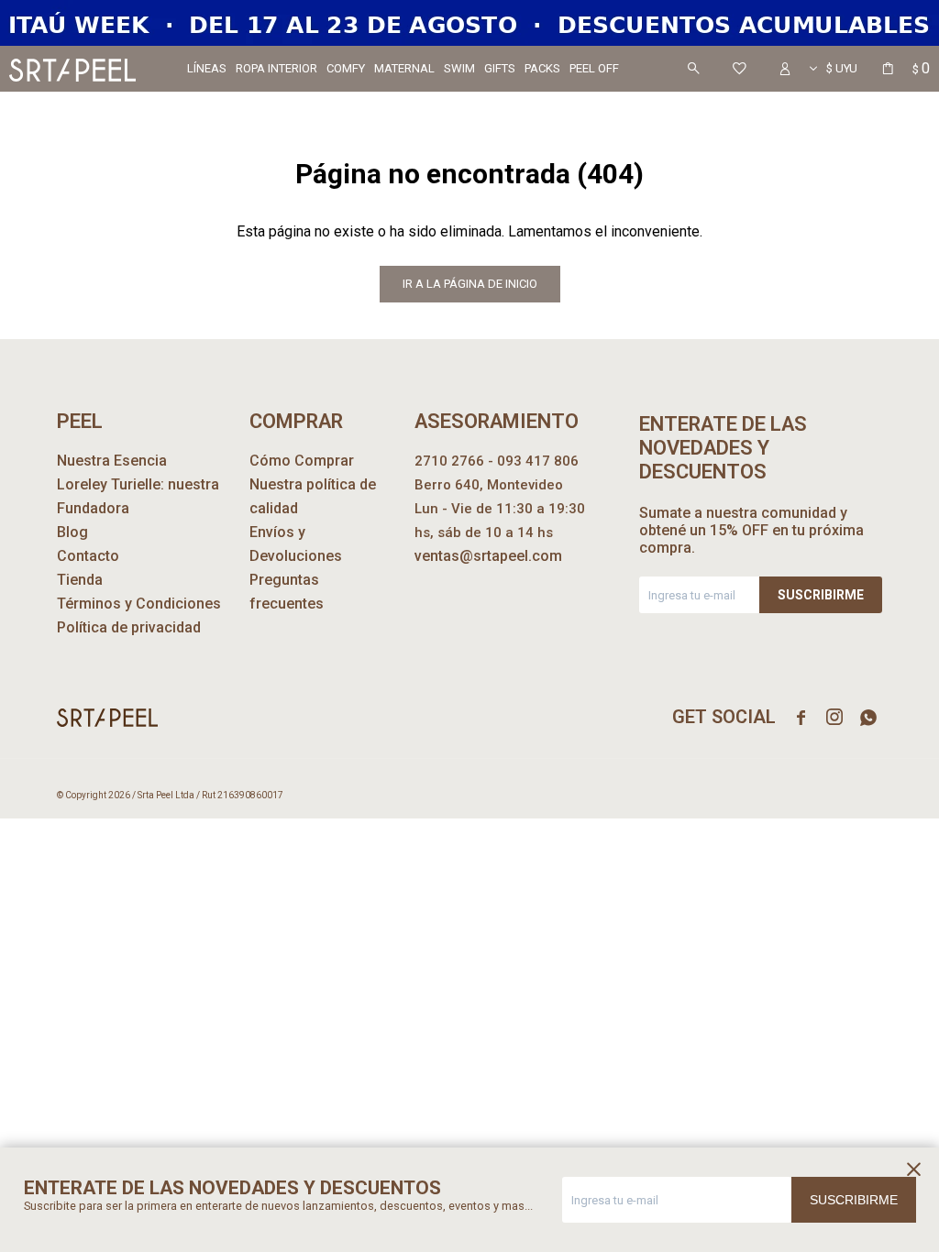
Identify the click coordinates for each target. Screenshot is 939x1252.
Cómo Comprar (301, 460)
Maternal (404, 68)
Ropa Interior (276, 68)
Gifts (499, 68)
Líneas (206, 68)
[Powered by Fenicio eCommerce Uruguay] (854, 795)
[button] (693, 69)
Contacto (88, 556)
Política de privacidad (129, 627)
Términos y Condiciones (139, 603)
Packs (542, 68)
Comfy (345, 68)
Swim (459, 68)
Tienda (80, 579)
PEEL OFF (594, 68)
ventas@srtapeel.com (488, 556)
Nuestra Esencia (112, 460)
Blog (72, 532)
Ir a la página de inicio (470, 284)
